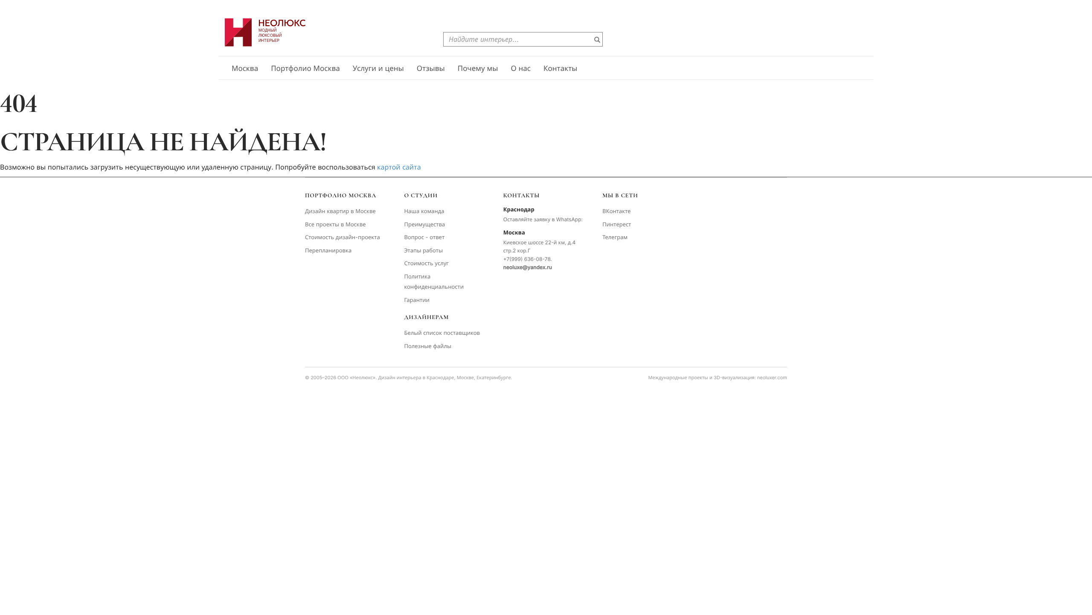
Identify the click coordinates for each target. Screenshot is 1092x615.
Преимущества (424, 224)
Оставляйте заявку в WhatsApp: (543, 219)
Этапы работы (423, 250)
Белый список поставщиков (442, 333)
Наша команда (424, 211)
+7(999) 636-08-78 (527, 259)
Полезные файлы (427, 346)
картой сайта (399, 167)
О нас (521, 68)
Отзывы (431, 68)
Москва (245, 68)
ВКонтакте (616, 211)
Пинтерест (616, 224)
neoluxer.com (772, 378)
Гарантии (417, 300)
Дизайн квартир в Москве (340, 211)
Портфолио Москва (305, 68)
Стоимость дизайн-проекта (342, 237)
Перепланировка (328, 250)
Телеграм (614, 237)
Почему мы (478, 68)
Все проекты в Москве (335, 224)
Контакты (560, 68)
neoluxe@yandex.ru (527, 267)
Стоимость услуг (426, 263)
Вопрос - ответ (424, 237)
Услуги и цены (378, 68)
